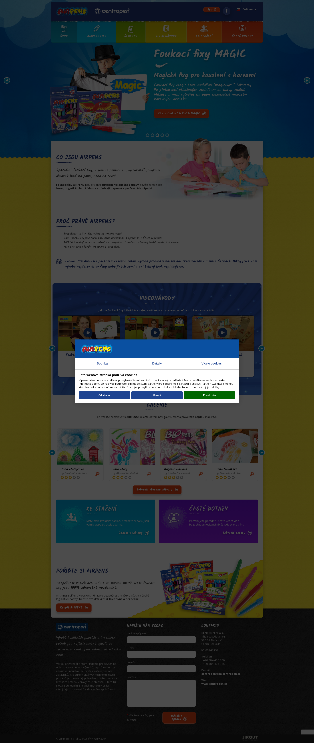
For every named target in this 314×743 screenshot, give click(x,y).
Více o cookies (212, 363)
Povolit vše (209, 395)
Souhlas (102, 363)
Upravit (157, 395)
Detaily (157, 363)
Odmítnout (104, 395)
